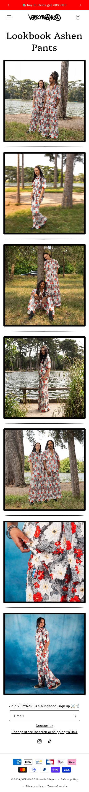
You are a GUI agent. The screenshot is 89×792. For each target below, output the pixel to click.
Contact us (44, 726)
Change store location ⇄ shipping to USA (44, 732)
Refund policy (69, 779)
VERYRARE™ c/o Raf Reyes (38, 779)
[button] (9, 17)
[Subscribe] (75, 715)
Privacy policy (34, 786)
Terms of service (57, 786)
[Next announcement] (81, 5)
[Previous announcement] (8, 5)
